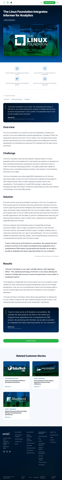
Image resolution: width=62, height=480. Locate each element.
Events (40, 441)
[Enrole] (11, 2)
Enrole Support (42, 462)
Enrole (16, 444)
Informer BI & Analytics (18, 435)
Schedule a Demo (31, 340)
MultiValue (29, 445)
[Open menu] (57, 2)
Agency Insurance (29, 439)
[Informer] (7, 2)
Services (41, 455)
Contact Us (53, 442)
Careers (52, 440)
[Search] (41, 2)
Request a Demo (49, 2)
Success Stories (43, 436)
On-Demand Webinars (42, 444)
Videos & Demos (41, 448)
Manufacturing (30, 453)
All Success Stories (10, 95)
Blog (40, 438)
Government (30, 450)
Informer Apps (19, 439)
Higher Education (29, 435)
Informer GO (18, 441)
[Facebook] (7, 451)
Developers (41, 464)
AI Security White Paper (42, 452)
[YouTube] (10, 451)
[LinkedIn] (4, 451)
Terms (30, 477)
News (51, 437)
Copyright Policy (54, 477)
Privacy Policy (23, 477)
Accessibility (36, 477)
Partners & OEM (31, 448)
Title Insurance (30, 443)
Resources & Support (42, 433)
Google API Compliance (43, 477)
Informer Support (41, 459)
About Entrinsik (54, 435)
